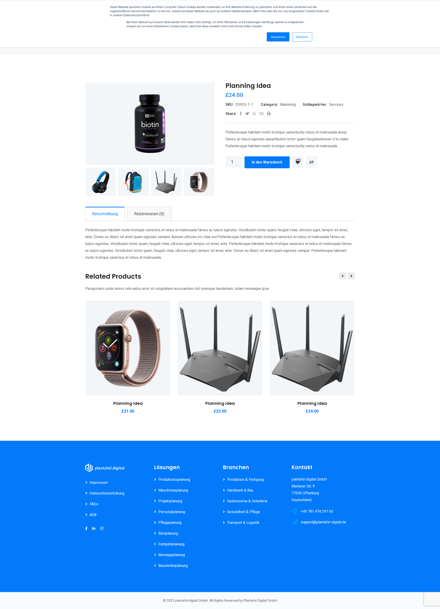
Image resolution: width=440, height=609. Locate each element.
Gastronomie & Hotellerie (247, 501)
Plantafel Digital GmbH (260, 600)
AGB (93, 515)
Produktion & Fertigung (245, 479)
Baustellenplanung (173, 565)
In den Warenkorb (267, 162)
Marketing (288, 104)
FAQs (94, 504)
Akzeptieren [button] (278, 37)
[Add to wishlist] (297, 162)
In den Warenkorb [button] (103, 346)
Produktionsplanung (174, 479)
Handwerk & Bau (240, 490)
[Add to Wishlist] (128, 335)
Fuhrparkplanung (171, 544)
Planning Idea (128, 403)
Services (336, 104)
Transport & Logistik (243, 522)
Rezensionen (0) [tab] (149, 213)
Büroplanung (168, 533)
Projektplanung (170, 501)
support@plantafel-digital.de (323, 522)
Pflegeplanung (170, 522)
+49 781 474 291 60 (317, 511)
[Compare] (311, 162)
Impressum (99, 482)
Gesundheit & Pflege (243, 512)
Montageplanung (171, 555)
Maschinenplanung (173, 490)
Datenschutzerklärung (107, 493)
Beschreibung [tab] (105, 213)
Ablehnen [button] (302, 37)
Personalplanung (171, 512)
